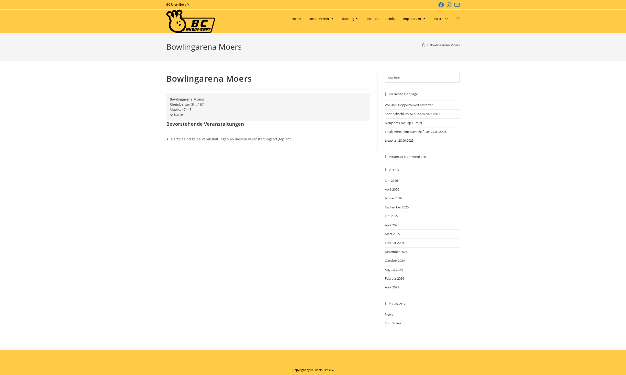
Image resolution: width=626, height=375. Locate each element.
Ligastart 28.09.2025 (399, 140)
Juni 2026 (391, 180)
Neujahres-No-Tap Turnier (403, 123)
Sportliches (393, 323)
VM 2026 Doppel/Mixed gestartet (409, 105)
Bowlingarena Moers (445, 45)
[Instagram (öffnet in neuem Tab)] (449, 5)
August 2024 (394, 269)
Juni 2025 (391, 216)
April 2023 (392, 287)
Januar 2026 (393, 198)
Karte (176, 114)
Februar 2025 (394, 242)
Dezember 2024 (396, 252)
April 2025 (392, 225)
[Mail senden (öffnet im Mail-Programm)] (456, 5)
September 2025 (397, 207)
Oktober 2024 (395, 260)
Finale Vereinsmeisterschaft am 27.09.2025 (415, 131)
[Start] (423, 45)
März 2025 (392, 234)
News (389, 314)
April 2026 (392, 189)
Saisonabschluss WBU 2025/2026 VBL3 (412, 114)
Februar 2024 (394, 278)
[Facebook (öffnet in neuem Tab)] (441, 5)
